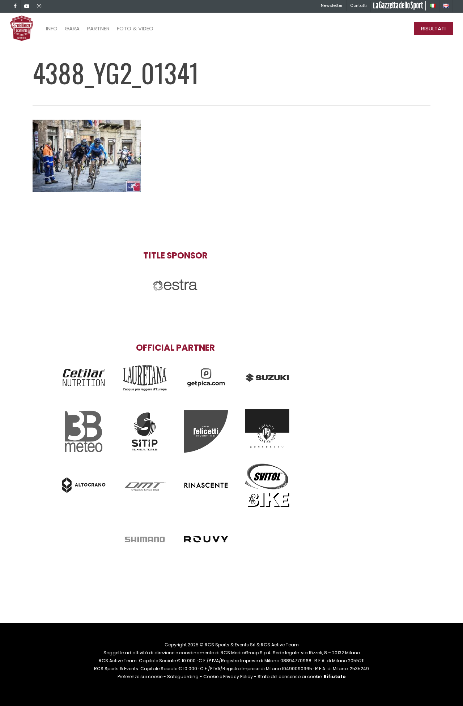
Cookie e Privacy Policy (228, 676)
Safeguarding (183, 676)
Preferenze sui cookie (140, 676)
